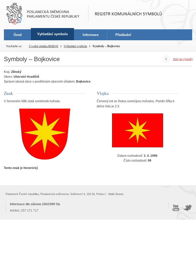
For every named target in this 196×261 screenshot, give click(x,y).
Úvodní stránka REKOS (43, 46)
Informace (91, 35)
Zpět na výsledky (183, 59)
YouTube (176, 207)
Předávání (123, 35)
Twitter (187, 207)
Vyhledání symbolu (75, 46)
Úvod (18, 35)
